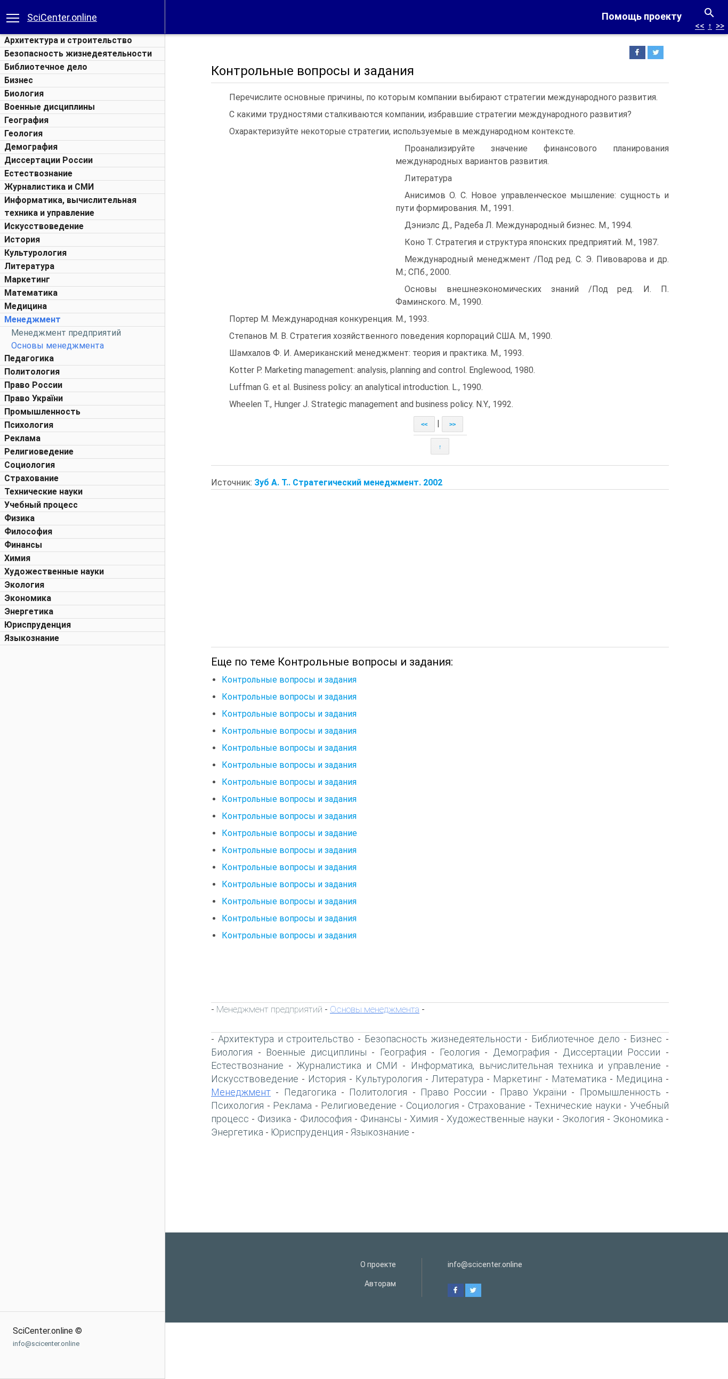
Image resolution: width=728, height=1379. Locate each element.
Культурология (35, 253)
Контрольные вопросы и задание (289, 833)
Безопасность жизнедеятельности (78, 53)
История (22, 239)
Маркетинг (27, 279)
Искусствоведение (44, 226)
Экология (24, 585)
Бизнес (18, 80)
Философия (28, 531)
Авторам (380, 1283)
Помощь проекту (642, 16)
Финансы (23, 545)
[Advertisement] (83, 810)
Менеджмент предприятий (66, 333)
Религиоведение (39, 452)
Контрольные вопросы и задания (289, 680)
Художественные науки (54, 571)
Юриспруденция (37, 625)
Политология (32, 372)
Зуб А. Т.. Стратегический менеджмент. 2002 (348, 482)
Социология (29, 465)
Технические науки (43, 491)
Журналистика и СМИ (49, 187)
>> (720, 26)
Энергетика (28, 611)
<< (700, 26)
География (26, 120)
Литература (29, 266)
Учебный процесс (41, 505)
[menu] (13, 17)
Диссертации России (48, 160)
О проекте (378, 1264)
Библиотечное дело (45, 67)
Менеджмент (32, 319)
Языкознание (31, 638)
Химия (17, 558)
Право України (33, 398)
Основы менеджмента (57, 345)
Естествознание (38, 173)
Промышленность (42, 412)
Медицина (25, 306)
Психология (28, 425)
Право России (33, 385)
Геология (23, 133)
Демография (31, 147)
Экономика (27, 598)
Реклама (22, 438)
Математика (31, 293)
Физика (19, 518)
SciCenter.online (62, 17)
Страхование (31, 478)
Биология (24, 93)
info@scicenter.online (46, 1344)
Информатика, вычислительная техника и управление (536, 1065)
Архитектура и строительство (68, 40)
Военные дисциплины (49, 107)
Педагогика (29, 358)
